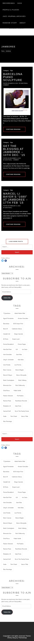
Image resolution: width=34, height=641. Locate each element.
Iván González (7, 354)
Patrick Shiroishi (8, 395)
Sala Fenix (18, 406)
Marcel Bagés (19, 370)
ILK (17, 349)
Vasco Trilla (24, 416)
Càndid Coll (6, 334)
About (23, 23)
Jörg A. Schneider (8, 359)
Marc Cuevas (7, 370)
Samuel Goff (7, 411)
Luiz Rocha (17, 365)
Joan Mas (19, 354)
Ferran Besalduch (8, 344)
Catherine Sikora (17, 329)
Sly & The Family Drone (22, 411)
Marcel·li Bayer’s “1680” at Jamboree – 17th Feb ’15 (15, 198)
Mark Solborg (22, 380)
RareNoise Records (21, 401)
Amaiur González (23, 318)
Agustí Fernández (8, 318)
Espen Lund (15, 339)
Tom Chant (13, 416)
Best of (5, 329)
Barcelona (6, 323)
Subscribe (7, 298)
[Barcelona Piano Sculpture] (17, 101)
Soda (4, 416)
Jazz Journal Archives (14, 16)
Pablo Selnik (17, 390)
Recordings (9, 3)
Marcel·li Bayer (7, 375)
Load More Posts (16, 241)
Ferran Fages (22, 344)
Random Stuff (10, 23)
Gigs (19, 3)
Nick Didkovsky (20, 385)
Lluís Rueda (6, 365)
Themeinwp (22, 638)
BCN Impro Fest (18, 323)
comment (6, 85)
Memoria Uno (7, 385)
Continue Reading (13, 129)
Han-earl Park (7, 349)
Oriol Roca (6, 390)
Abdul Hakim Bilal (20, 313)
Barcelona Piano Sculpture (12, 77)
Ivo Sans (24, 349)
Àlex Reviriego (7, 421)
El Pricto (5, 339)
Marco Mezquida (21, 375)
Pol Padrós (20, 395)
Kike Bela (20, 359)
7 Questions (6, 313)
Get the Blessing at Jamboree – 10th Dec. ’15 (14, 150)
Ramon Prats (7, 401)
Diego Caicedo (18, 334)
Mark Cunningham (8, 380)
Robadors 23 (7, 406)
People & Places (11, 10)
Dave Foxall (24, 83)
